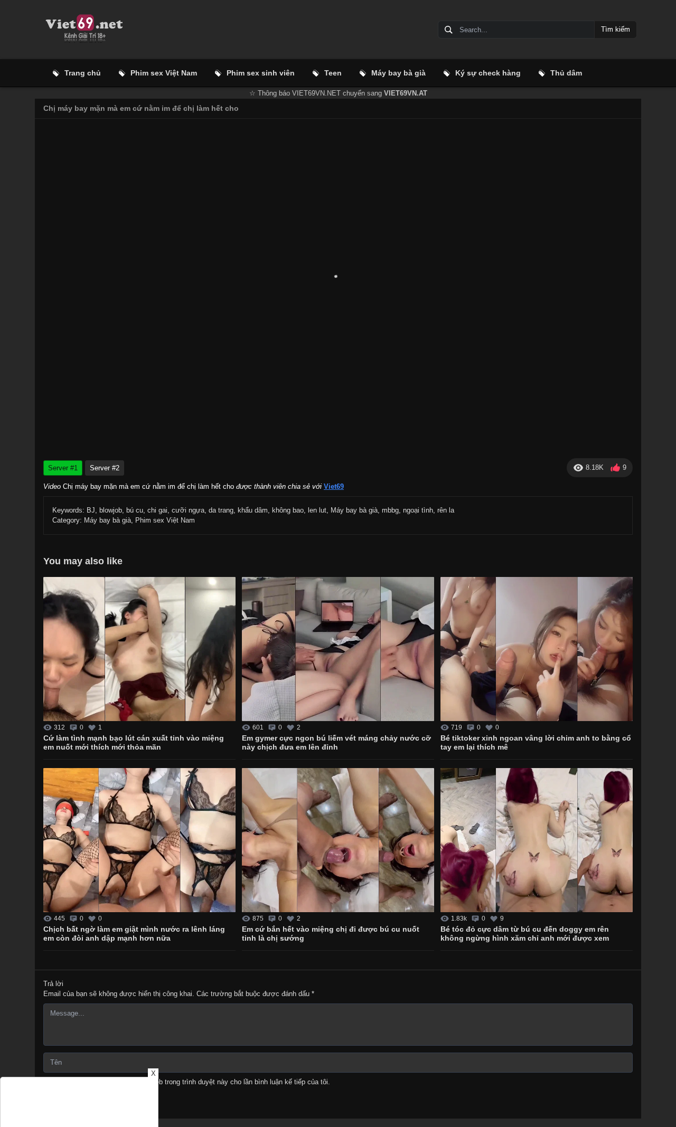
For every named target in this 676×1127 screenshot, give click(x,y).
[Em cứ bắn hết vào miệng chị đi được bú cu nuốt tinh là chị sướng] (338, 840)
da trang (221, 510)
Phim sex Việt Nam (165, 520)
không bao (288, 510)
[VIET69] (83, 29)
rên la (445, 510)
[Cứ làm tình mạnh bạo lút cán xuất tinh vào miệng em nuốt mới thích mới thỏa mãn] (139, 649)
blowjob (110, 510)
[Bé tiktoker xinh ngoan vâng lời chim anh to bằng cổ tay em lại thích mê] (536, 649)
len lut (317, 510)
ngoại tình (418, 510)
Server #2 (104, 468)
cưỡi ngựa (188, 510)
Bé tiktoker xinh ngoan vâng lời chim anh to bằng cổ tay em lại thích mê (535, 743)
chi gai (157, 510)
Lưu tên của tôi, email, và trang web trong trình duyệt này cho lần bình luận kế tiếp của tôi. (191, 1082)
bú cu (134, 510)
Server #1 (63, 468)
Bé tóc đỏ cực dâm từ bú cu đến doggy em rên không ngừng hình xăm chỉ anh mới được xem (524, 934)
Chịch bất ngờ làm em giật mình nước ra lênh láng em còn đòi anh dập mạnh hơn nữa (134, 934)
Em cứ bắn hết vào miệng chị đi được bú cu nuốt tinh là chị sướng (330, 934)
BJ (91, 510)
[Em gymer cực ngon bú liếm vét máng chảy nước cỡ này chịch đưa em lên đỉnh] (338, 649)
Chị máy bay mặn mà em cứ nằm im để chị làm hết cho (141, 108)
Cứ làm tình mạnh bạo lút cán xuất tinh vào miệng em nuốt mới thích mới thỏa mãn (133, 743)
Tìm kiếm (615, 29)
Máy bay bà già (354, 510)
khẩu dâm (253, 510)
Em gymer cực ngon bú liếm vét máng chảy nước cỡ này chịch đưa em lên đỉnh (336, 743)
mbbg (390, 510)
